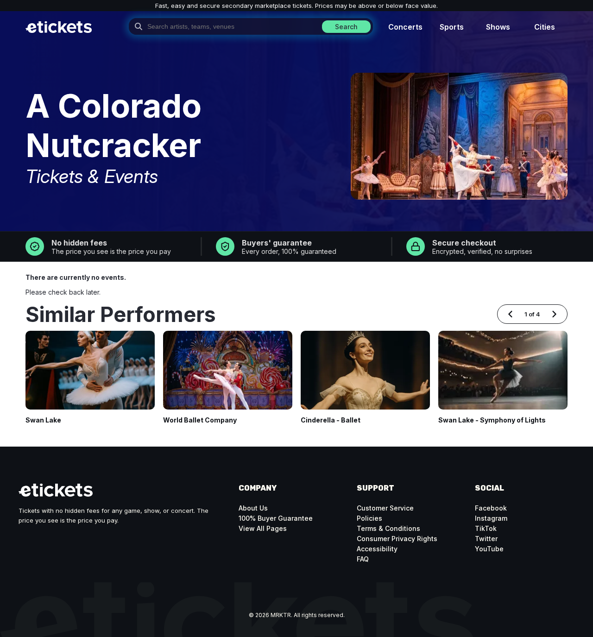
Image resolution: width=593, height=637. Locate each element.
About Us (253, 508)
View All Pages (263, 528)
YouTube (489, 549)
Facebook (491, 508)
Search (346, 27)
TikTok (486, 528)
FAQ (363, 559)
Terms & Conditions (388, 528)
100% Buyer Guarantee (276, 518)
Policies (369, 518)
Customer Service (385, 508)
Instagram (491, 518)
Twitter (486, 538)
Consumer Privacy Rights (397, 538)
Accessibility (377, 549)
